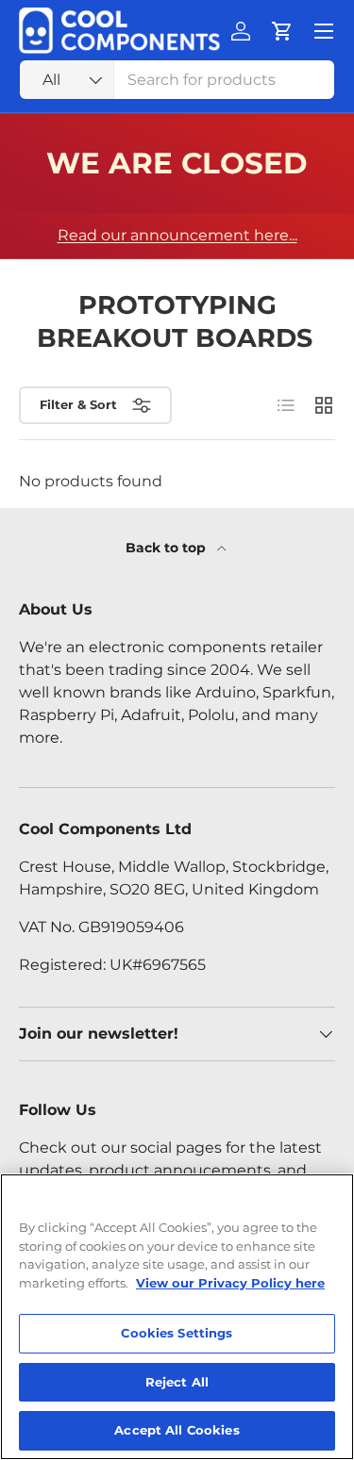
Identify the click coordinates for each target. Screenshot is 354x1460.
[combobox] (177, 79)
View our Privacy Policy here (230, 1282)
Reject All (177, 1381)
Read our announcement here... (177, 235)
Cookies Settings (176, 1332)
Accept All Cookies (176, 1429)
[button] (282, 31)
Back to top (168, 547)
